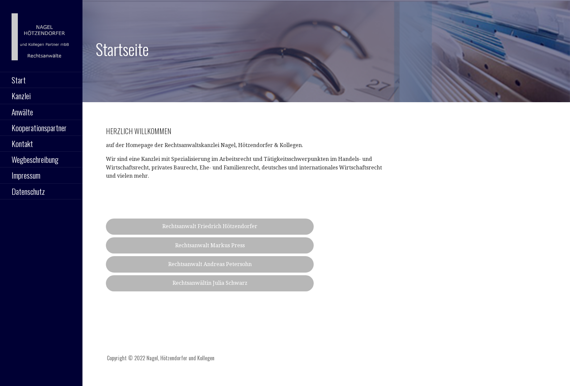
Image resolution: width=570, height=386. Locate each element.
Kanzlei (21, 96)
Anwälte (22, 112)
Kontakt (22, 143)
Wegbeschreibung (35, 159)
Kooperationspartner (39, 128)
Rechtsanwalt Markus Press (210, 245)
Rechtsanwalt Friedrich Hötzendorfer (209, 226)
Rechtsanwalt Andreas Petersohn (210, 264)
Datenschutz (28, 191)
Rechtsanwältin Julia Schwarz (210, 283)
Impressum (26, 175)
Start (19, 80)
